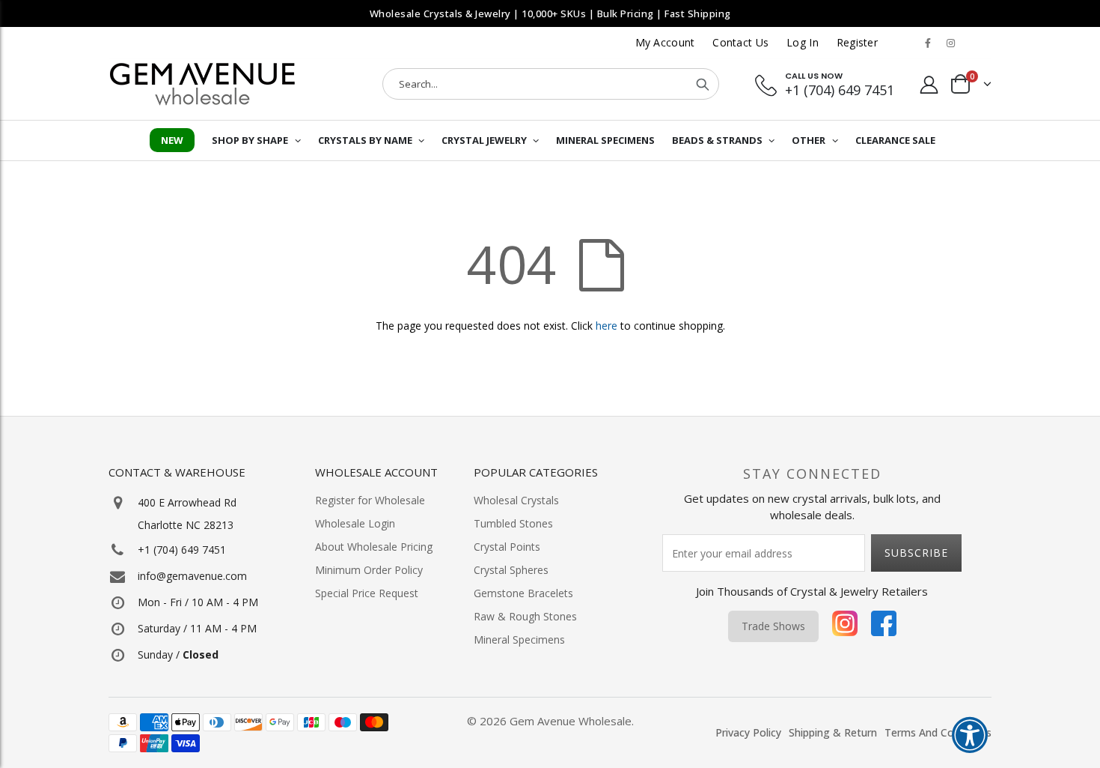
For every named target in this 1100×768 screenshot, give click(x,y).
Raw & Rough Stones (525, 616)
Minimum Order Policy (369, 570)
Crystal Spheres (511, 570)
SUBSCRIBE (916, 552)
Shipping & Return (833, 732)
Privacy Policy (748, 732)
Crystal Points (507, 546)
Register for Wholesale (370, 500)
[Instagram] (845, 626)
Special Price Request (366, 593)
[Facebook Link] (928, 42)
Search (702, 84)
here (606, 325)
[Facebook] (883, 626)
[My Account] (929, 84)
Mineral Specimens (519, 639)
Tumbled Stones (513, 523)
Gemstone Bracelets (523, 593)
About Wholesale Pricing (374, 546)
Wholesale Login (355, 523)
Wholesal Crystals (516, 500)
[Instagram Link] (950, 42)
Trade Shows (773, 626)
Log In (802, 42)
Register (857, 42)
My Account (665, 42)
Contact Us (740, 42)
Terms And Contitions (937, 732)
